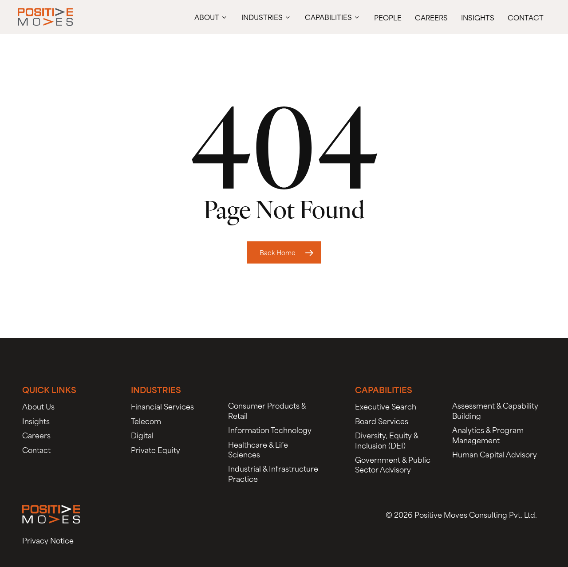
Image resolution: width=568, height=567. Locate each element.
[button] (38, 406)
